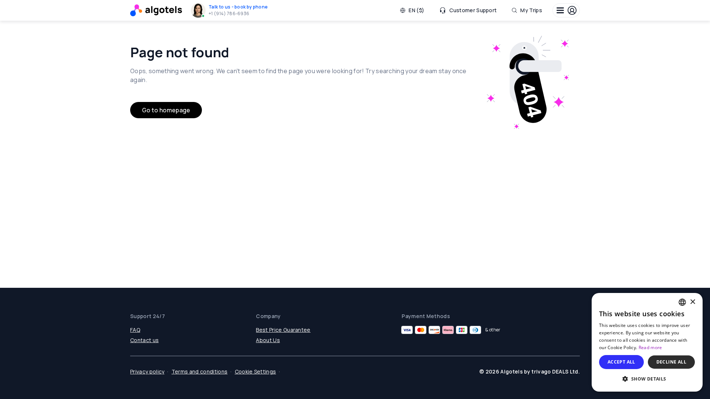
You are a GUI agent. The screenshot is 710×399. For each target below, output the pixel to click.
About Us (268, 340)
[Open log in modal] (566, 10)
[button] (231, 10)
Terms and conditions (199, 371)
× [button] (692, 302)
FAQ (135, 329)
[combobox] (682, 302)
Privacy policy (147, 371)
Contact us (144, 340)
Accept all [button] (621, 362)
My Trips (531, 10)
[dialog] (647, 342)
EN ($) (416, 10)
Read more (650, 347)
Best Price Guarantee (283, 329)
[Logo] (156, 10)
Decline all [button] (671, 362)
